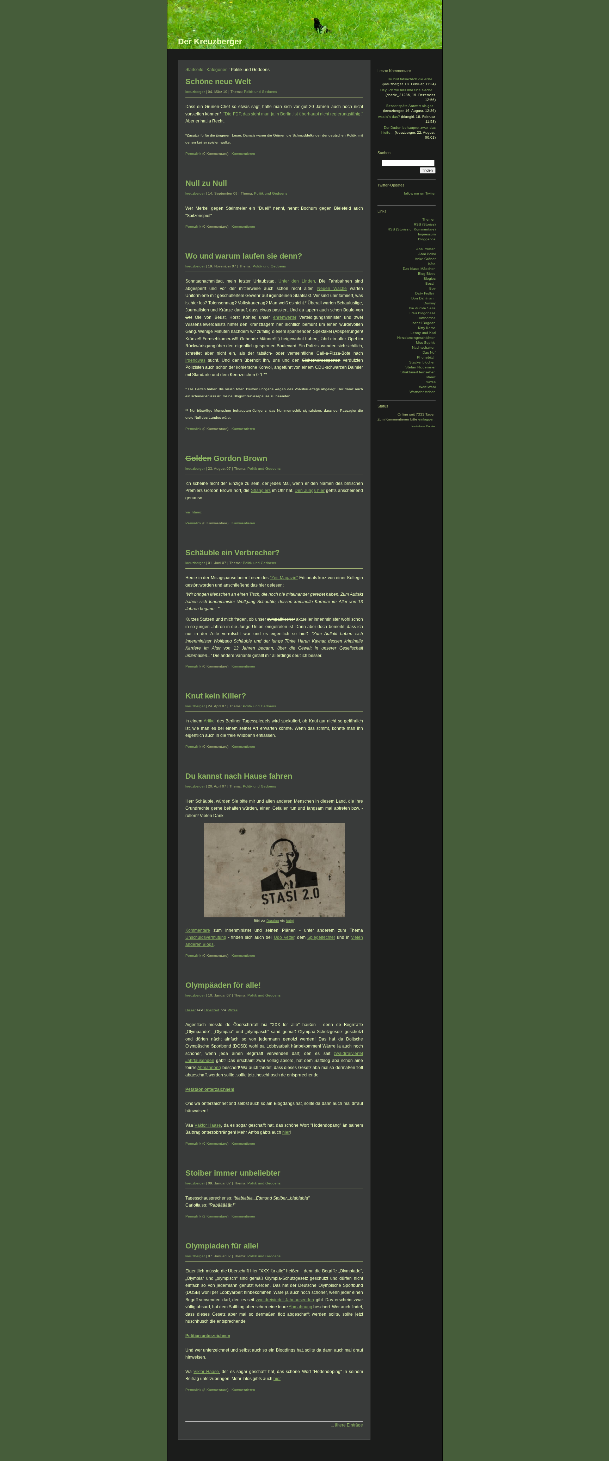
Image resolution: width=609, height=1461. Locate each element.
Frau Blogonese (423, 313)
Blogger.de (427, 239)
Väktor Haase (208, 1125)
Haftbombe (427, 318)
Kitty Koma (427, 328)
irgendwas (195, 360)
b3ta (432, 264)
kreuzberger (195, 92)
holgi (290, 921)
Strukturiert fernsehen (418, 372)
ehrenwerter (284, 317)
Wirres (233, 1010)
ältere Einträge (349, 1425)
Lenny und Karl (423, 333)
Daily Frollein (425, 293)
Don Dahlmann (423, 298)
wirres (431, 382)
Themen (429, 219)
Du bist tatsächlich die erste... (412, 79)
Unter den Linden (296, 281)
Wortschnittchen (423, 392)
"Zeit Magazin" (284, 577)
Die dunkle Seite (422, 308)
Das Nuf (429, 352)
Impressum (427, 234)
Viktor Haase (206, 1371)
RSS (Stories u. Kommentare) (412, 229)
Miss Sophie (426, 342)
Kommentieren (243, 154)
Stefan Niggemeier (420, 367)
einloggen (426, 419)
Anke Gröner (425, 259)
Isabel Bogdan (424, 323)
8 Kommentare (215, 1390)
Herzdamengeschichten (416, 338)
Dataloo (272, 921)
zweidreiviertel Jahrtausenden (285, 1299)
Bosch (430, 283)
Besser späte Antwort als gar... (411, 106)
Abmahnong (209, 1067)
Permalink (193, 154)
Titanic (430, 377)
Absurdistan (426, 249)
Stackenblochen (422, 362)
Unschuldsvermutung (205, 937)
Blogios (430, 278)
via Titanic (193, 512)
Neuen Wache (332, 288)
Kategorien (217, 69)
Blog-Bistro (427, 274)
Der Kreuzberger (210, 41)
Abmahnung (300, 1306)
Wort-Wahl (427, 387)
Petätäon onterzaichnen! (209, 1089)
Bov (432, 288)
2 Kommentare (215, 1216)
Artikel (210, 721)
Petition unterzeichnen (207, 1335)
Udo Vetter (284, 937)
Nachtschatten (424, 347)
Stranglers (261, 490)
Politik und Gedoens (260, 92)
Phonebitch (426, 357)
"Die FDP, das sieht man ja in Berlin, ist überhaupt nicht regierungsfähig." (293, 114)
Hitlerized (211, 1010)
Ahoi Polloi (427, 254)
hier (286, 1132)
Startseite (194, 69)
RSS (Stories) (425, 224)
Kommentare (197, 930)
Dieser (190, 1010)
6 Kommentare (215, 1143)
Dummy (430, 303)
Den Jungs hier (310, 490)
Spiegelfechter (321, 937)
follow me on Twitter (420, 193)
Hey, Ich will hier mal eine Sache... (408, 90)
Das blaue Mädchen (419, 269)
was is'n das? (389, 117)
